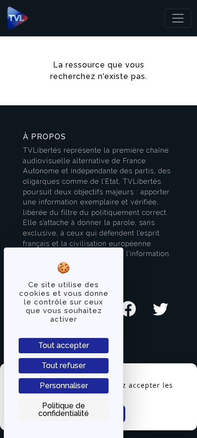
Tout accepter (63, 345)
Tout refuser (64, 365)
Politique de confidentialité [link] (63, 409)
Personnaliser (64, 385)
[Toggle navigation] (177, 18)
